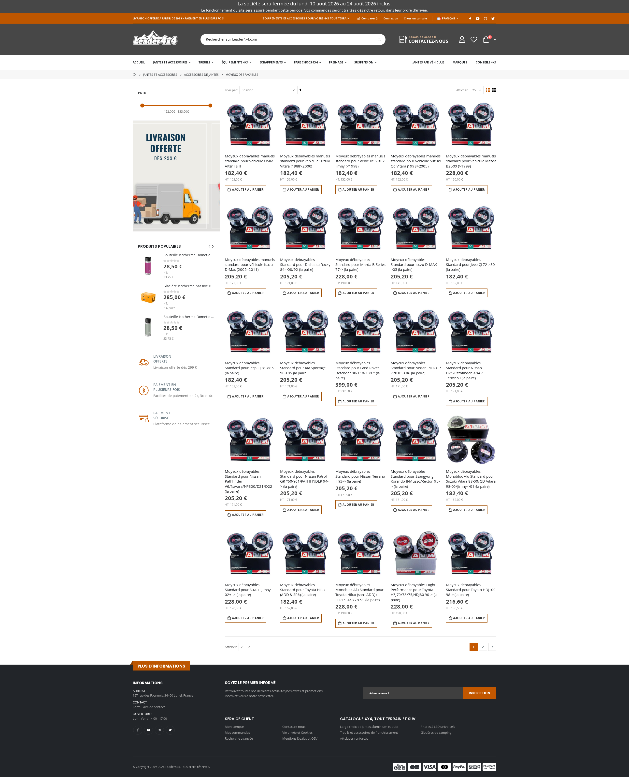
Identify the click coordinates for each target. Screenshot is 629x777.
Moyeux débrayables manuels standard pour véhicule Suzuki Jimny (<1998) (360, 160)
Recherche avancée (239, 738)
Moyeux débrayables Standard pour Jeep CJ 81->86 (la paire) (249, 367)
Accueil (134, 74)
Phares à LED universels (438, 726)
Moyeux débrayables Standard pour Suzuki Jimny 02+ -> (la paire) (248, 589)
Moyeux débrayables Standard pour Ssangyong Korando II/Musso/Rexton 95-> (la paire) (415, 479)
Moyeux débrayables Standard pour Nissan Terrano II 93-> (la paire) (360, 476)
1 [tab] (172, 225)
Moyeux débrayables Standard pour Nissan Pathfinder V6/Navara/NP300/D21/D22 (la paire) (248, 481)
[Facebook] (470, 18)
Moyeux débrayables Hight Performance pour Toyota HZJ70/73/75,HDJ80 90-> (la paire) (414, 592)
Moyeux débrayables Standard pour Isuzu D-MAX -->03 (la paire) (415, 264)
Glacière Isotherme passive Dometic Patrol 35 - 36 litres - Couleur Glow (189, 286)
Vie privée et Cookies (297, 732)
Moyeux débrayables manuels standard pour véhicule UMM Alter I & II (250, 160)
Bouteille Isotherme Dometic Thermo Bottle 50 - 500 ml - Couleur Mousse (189, 316)
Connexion (391, 18)
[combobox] (289, 39)
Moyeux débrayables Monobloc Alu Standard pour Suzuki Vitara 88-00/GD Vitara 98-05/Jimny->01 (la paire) (471, 479)
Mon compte (234, 726)
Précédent (137, 223)
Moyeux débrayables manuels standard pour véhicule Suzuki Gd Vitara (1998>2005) (416, 160)
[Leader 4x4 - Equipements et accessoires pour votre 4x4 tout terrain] (155, 39)
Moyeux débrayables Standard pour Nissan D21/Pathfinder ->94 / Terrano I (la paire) (464, 370)
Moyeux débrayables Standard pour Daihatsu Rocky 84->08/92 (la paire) (305, 264)
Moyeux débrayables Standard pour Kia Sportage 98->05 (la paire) (303, 367)
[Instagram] (485, 18)
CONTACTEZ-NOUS (428, 41)
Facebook (137, 730)
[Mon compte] (461, 39)
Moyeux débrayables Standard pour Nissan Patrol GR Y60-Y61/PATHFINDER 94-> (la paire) (304, 479)
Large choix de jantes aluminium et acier (369, 726)
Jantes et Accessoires (160, 74)
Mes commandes (237, 732)
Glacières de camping (436, 732)
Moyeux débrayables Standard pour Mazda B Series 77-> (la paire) (360, 264)
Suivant (215, 223)
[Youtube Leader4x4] (477, 18)
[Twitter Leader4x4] (493, 18)
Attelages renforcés (354, 738)
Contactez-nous (293, 726)
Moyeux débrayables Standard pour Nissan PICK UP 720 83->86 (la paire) (416, 367)
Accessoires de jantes (201, 74)
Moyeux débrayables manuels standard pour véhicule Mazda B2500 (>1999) (471, 160)
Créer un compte (415, 18)
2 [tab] (183, 225)
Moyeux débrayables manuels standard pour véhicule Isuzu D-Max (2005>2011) (250, 264)
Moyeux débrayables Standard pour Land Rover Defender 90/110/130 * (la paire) (357, 370)
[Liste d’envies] (474, 39)
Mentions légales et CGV (299, 738)
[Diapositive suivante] (212, 246)
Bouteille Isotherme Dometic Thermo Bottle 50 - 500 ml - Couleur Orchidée (189, 255)
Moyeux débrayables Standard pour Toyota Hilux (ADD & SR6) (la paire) (303, 589)
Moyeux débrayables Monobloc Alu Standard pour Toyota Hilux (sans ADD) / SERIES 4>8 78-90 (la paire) (359, 592)
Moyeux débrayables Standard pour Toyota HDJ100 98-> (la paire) (471, 589)
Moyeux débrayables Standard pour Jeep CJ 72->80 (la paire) (470, 264)
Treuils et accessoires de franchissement (369, 732)
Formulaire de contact (149, 707)
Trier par (231, 90)
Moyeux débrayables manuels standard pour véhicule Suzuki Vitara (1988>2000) (305, 160)
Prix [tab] (142, 92)
